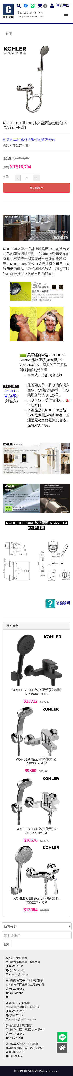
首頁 (9, 33)
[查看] (36, 660)
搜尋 (7, 944)
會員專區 (62, 5)
